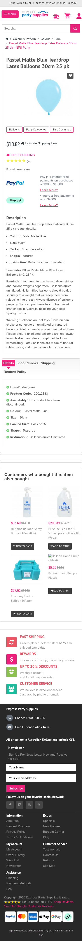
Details (8, 363)
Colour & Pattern (24, 39)
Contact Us (50, 855)
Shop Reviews (27, 363)
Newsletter (13, 865)
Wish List (12, 860)
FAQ (9, 888)
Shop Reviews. (64, 901)
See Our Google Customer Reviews (29, 906)
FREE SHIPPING (22, 155)
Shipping (48, 363)
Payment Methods (18, 883)
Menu (11, 14)
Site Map (49, 865)
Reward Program (18, 826)
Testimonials (51, 849)
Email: (32, 727)
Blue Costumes (62, 129)
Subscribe (16, 788)
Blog (46, 837)
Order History (15, 855)
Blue (58, 39)
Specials (49, 820)
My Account (14, 849)
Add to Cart (23, 546)
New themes (51, 826)
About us (12, 820)
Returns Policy (15, 372)
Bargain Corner (53, 831)
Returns (48, 860)
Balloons (14, 129)
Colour (45, 39)
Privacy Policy (15, 831)
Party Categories (36, 129)
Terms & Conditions (19, 837)
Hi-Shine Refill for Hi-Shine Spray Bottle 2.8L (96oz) (63, 533)
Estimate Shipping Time (41, 143)
